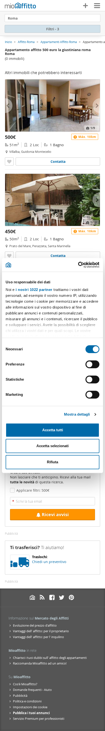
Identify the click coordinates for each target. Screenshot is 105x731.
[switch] (92, 364)
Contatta (58, 161)
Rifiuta (52, 462)
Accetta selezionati (52, 446)
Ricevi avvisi (55, 514)
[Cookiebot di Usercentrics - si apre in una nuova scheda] (78, 265)
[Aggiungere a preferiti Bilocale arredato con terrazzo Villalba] (9, 161)
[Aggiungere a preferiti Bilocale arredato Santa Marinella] (9, 256)
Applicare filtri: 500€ (32, 490)
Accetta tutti (52, 430)
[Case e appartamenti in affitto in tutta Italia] (20, 6)
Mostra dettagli (77, 414)
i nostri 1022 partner (34, 290)
